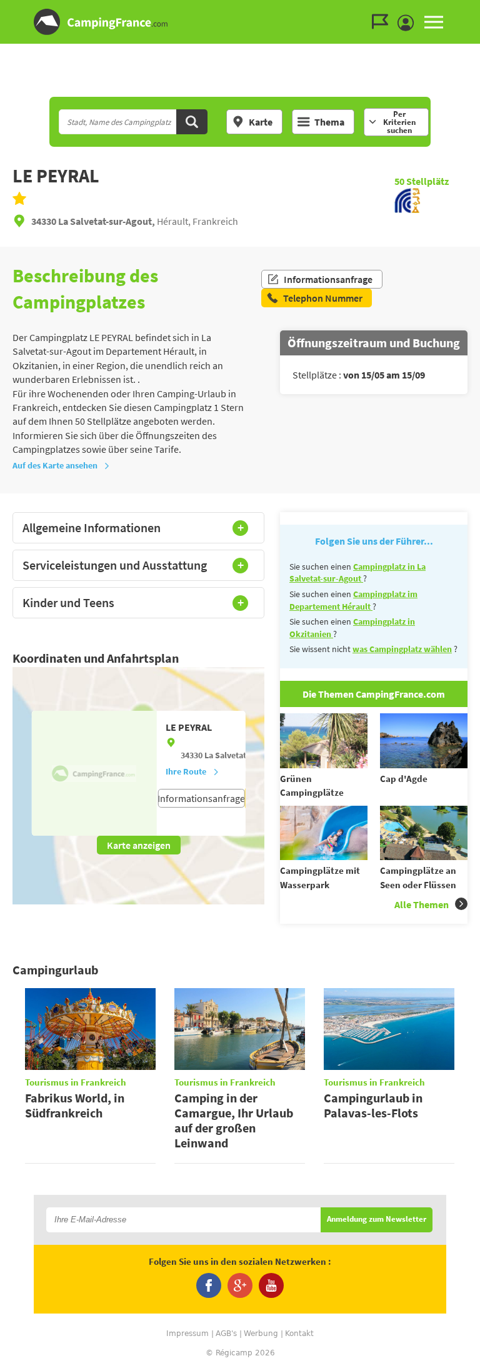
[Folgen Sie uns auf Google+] (240, 1285)
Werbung (261, 1333)
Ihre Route (186, 771)
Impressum (187, 1333)
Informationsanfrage (328, 279)
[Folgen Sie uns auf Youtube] (271, 1285)
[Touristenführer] (383, 22)
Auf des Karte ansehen (55, 465)
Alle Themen (421, 904)
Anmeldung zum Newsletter (376, 1219)
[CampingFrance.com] (240, 21)
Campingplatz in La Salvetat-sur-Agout (357, 573)
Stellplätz (421, 181)
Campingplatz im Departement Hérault (353, 600)
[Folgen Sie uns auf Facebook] (208, 1285)
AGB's (226, 1333)
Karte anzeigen (139, 845)
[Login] (408, 23)
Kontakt (299, 1333)
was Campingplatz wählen (402, 649)
